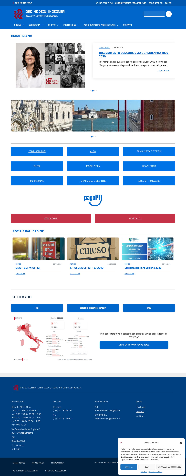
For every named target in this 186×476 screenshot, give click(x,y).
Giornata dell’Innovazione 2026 (143, 268)
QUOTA (37, 166)
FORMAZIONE (37, 181)
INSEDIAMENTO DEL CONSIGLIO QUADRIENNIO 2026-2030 (134, 54)
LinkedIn (140, 411)
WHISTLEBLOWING (104, 3)
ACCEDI (168, 3)
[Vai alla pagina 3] (94, 90)
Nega (146, 466)
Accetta (128, 466)
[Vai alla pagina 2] (93, 91)
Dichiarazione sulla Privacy (155, 472)
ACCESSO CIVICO (19, 462)
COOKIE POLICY (38, 462)
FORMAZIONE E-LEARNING (93, 181)
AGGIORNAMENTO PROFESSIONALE (100, 24)
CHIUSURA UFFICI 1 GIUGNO (87, 268)
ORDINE (17, 24)
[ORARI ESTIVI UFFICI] (39, 248)
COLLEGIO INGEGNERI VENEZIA (93, 307)
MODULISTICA (93, 166)
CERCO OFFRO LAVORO (149, 181)
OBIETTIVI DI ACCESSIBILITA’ (55, 470)
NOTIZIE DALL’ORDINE (28, 231)
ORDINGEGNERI (155, 3)
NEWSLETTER (149, 166)
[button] (181, 442)
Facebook (140, 407)
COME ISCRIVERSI (37, 151)
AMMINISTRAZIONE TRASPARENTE (130, 3)
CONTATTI (127, 24)
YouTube (140, 416)
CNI (37, 307)
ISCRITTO (52, 24)
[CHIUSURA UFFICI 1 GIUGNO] (93, 248)
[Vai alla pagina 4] (96, 90)
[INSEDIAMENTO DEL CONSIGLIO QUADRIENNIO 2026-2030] (52, 65)
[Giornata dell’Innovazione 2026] (147, 248)
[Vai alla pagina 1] (90, 90)
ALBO (93, 151)
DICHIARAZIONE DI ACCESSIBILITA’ (25, 470)
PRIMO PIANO (104, 47)
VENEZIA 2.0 (135, 218)
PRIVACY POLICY (57, 462)
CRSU (149, 307)
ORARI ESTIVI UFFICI (28, 268)
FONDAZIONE (51, 218)
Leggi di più (20, 273)
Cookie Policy (144, 472)
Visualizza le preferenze (169, 466)
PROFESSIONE (69, 24)
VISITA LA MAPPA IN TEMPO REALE (134, 344)
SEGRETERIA (34, 24)
